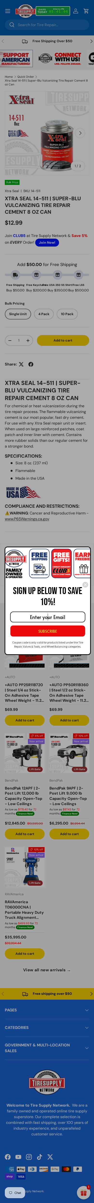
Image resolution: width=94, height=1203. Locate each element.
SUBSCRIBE (47, 631)
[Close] (85, 585)
